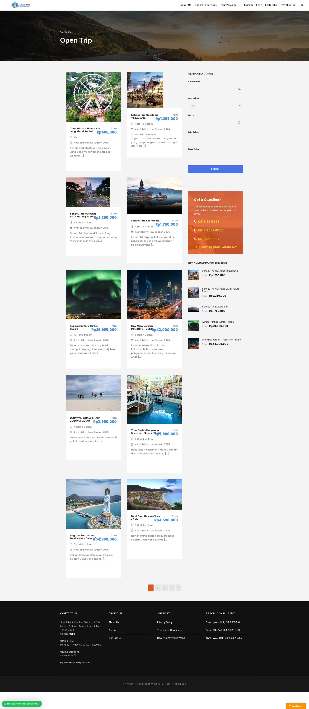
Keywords (194, 81)
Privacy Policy (164, 622)
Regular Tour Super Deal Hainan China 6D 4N (85, 537)
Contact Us (115, 638)
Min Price (193, 132)
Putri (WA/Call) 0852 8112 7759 (223, 630)
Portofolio (271, 5)
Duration (193, 98)
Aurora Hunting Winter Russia (218, 322)
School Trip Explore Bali (146, 220)
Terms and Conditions (169, 630)
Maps (72, 633)
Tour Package (228, 5)
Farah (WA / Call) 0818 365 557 (223, 622)
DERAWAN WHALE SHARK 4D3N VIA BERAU (85, 419)
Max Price (194, 149)
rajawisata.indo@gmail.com (75, 662)
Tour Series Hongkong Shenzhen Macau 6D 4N (145, 432)
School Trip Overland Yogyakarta (144, 116)
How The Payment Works (171, 638)
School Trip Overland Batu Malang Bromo (83, 215)
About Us (185, 5)
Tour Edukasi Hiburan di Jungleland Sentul (85, 130)
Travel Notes (287, 5)
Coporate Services (206, 5)
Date (191, 115)
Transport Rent (253, 5)
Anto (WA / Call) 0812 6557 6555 (224, 638)
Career (113, 630)
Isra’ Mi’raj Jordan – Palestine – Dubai (143, 327)
